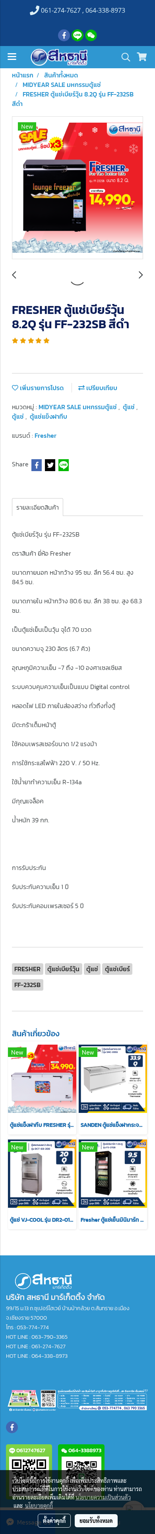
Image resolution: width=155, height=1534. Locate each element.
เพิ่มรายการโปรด (41, 388)
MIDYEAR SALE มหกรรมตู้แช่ (78, 407)
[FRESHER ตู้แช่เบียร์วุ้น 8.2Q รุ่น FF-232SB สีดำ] (77, 188)
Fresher (45, 435)
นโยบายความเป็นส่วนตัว (103, 1497)
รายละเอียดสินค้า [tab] (37, 507)
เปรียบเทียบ (101, 388)
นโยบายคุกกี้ (39, 1505)
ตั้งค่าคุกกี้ (54, 1520)
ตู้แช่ (129, 407)
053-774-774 (33, 1327)
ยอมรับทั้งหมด (96, 1520)
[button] (123, 57)
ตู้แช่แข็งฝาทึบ (48, 416)
